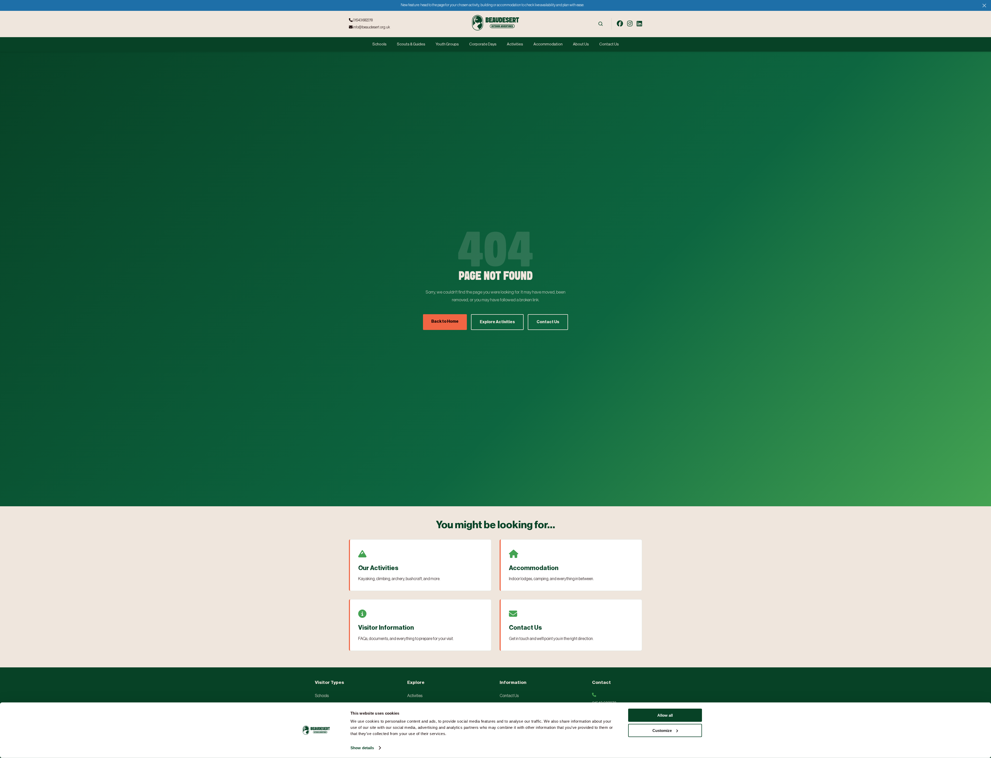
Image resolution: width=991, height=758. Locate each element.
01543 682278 (363, 20)
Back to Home (445, 321)
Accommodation (548, 44)
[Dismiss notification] (984, 5)
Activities (515, 44)
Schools (379, 44)
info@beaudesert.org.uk (371, 27)
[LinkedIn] (639, 24)
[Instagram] (630, 24)
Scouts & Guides (411, 44)
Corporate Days (483, 44)
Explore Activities (497, 322)
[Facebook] (620, 24)
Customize (662, 730)
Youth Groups (447, 44)
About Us (581, 44)
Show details (362, 748)
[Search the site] (600, 23)
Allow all (665, 715)
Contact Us (609, 44)
